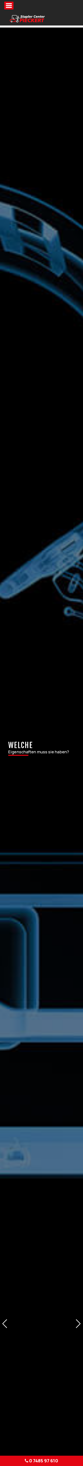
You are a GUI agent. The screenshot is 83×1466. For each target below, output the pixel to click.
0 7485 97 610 (43, 1461)
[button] (4, 1323)
